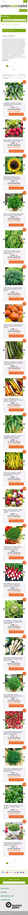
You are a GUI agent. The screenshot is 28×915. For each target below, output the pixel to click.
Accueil (3, 24)
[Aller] (24, 883)
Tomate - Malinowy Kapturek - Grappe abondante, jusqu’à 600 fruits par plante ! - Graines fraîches (13, 733)
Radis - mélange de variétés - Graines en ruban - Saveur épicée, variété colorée (13, 511)
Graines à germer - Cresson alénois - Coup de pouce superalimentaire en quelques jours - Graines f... (13, 844)
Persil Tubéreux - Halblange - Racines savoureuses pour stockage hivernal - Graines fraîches (13, 659)
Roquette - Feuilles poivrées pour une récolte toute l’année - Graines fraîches (13, 807)
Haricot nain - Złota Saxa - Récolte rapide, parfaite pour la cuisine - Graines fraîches (12, 474)
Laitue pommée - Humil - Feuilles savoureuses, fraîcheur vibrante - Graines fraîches (12, 252)
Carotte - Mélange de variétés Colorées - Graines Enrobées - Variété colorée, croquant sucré (13, 400)
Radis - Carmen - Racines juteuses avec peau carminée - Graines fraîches (13, 140)
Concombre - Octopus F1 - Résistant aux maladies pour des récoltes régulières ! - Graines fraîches (13, 437)
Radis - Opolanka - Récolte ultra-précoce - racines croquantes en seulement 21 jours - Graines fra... (12, 585)
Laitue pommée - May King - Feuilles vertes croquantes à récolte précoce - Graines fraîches (13, 622)
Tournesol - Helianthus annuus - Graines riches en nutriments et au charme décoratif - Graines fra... (12, 178)
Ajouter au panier (16, 114)
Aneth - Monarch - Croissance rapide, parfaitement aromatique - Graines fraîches (13, 289)
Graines (7, 24)
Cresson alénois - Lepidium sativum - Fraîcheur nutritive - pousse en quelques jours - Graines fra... (13, 548)
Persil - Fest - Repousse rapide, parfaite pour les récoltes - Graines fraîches (14, 214)
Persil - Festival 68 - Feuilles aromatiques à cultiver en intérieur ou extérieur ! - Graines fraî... (13, 696)
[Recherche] (25, 20)
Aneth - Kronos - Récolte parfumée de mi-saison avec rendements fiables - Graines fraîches (13, 770)
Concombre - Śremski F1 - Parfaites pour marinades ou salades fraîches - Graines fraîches (13, 104)
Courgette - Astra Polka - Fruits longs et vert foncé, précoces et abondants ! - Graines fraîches (13, 363)
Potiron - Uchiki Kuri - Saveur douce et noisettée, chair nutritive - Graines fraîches (13, 326)
